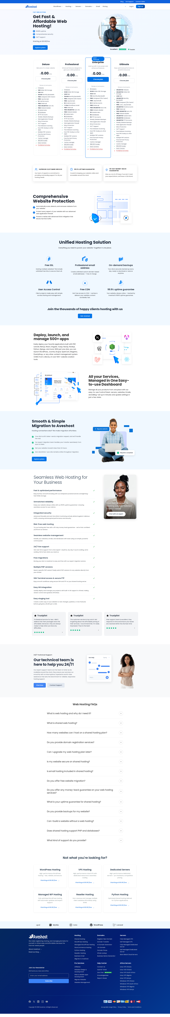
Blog (122, 1)
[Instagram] (42, 1001)
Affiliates (77, 967)
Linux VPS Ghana (125, 967)
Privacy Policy (122, 1007)
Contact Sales (140, 1)
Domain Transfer (103, 942)
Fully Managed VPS (126, 939)
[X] (34, 1001)
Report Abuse (102, 978)
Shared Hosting (79, 939)
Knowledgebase (102, 975)
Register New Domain (104, 939)
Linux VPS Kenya (125, 978)
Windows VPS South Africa (129, 984)
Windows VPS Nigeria (127, 987)
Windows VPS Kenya (127, 989)
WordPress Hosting (81, 942)
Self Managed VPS (126, 942)
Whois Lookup (102, 953)
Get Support (130, 1)
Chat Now (39, 685)
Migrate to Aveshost (81, 959)
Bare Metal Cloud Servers (129, 955)
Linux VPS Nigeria (125, 975)
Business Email (79, 956)
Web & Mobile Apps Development (81, 976)
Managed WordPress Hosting (84, 945)
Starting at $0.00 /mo (49, 880)
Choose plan (45, 79)
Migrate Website (80, 980)
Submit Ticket (102, 970)
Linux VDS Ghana (125, 970)
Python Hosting (79, 950)
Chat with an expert (116, 514)
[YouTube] (47, 1001)
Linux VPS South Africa (127, 972)
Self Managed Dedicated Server (128, 951)
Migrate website (102, 429)
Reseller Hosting (80, 953)
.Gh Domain (101, 947)
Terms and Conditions (134, 1007)
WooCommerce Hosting (82, 947)
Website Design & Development (80, 971)
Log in (131, 6)
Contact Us (101, 967)
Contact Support (56, 685)
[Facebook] (30, 1001)
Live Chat (104, 972)
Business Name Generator (106, 956)
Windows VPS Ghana (127, 981)
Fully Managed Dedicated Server (129, 946)
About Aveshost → (35, 949)
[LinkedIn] (38, 1001)
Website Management (82, 982)
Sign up (140, 6)
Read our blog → (35, 952)
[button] (125, 6)
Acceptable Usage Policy (108, 1007)
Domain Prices (102, 950)
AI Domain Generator (104, 945)
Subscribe (48, 981)
